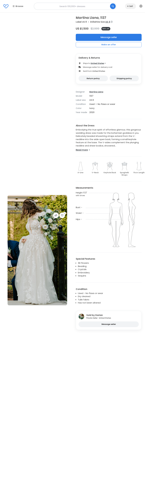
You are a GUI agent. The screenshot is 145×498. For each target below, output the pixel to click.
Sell (131, 6)
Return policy (93, 78)
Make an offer (108, 44)
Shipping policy (124, 78)
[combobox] (75, 6)
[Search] (113, 6)
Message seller (109, 37)
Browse (19, 6)
